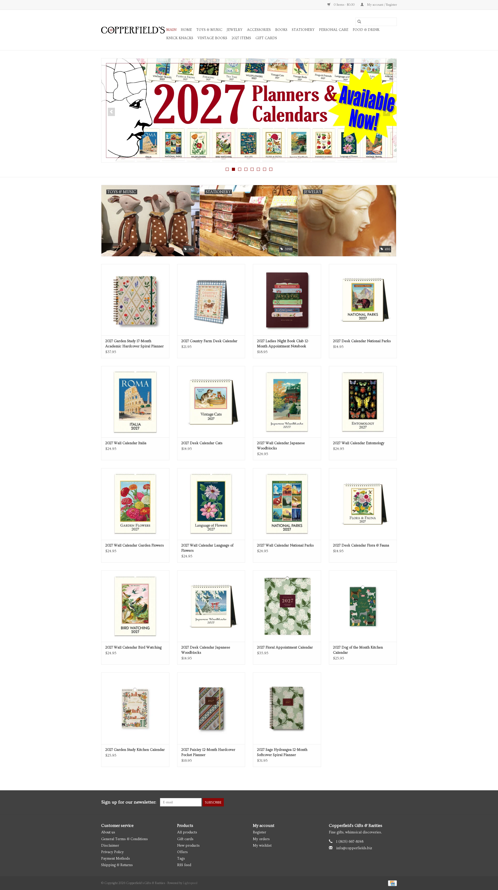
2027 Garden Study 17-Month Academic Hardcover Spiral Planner (134, 343)
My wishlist (262, 846)
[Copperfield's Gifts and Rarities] (133, 30)
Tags (181, 859)
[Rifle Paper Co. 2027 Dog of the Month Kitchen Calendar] (363, 606)
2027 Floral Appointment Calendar (285, 647)
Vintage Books (212, 38)
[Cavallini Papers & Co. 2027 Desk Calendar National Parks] (363, 299)
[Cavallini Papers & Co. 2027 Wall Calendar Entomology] (363, 401)
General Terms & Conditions (124, 839)
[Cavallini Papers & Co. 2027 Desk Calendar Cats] (211, 401)
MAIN (171, 30)
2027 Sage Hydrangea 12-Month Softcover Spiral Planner (282, 752)
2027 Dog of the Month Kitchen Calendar (358, 650)
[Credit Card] (391, 882)
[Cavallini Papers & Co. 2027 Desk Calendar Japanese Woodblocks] (211, 606)
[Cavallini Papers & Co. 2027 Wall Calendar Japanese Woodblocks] (287, 401)
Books (281, 30)
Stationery (303, 30)
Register (259, 832)
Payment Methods (115, 859)
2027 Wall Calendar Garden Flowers (134, 545)
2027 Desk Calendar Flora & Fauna (361, 545)
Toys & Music (209, 30)
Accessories (259, 30)
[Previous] (111, 112)
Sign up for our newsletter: (128, 802)
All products (187, 832)
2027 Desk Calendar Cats (202, 443)
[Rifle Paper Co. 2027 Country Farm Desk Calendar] (211, 299)
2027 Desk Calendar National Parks (362, 341)
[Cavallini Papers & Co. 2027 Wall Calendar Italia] (135, 401)
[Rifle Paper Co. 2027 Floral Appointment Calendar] (287, 606)
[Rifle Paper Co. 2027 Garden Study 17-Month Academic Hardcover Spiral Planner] (135, 299)
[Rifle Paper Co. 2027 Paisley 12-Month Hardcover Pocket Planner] (211, 708)
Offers (182, 852)
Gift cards (266, 38)
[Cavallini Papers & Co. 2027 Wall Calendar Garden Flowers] (135, 504)
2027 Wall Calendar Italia (125, 443)
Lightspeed (190, 883)
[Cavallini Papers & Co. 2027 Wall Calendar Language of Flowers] (211, 504)
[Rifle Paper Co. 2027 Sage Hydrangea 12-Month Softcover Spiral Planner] (287, 708)
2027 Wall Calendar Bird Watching (133, 647)
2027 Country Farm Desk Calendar (209, 341)
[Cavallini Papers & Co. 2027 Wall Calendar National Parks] (287, 504)
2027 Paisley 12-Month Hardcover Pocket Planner (208, 752)
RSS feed (184, 865)
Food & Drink (366, 30)
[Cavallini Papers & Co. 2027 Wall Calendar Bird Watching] (135, 606)
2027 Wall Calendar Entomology (358, 443)
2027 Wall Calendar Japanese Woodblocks (281, 445)
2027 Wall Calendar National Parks (285, 545)
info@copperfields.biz (354, 848)
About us (108, 832)
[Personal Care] (249, 110)
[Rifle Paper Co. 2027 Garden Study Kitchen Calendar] (135, 708)
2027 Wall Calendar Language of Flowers (207, 548)
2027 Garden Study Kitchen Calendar (135, 750)
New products (188, 846)
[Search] (359, 22)
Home (186, 30)
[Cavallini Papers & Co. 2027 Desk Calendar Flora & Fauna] (363, 504)
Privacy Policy (112, 852)
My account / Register (381, 4)
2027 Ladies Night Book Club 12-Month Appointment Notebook (283, 343)
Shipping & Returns (117, 865)
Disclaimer (110, 846)
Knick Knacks (179, 38)
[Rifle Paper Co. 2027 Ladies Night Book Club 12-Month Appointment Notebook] (287, 299)
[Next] (386, 112)
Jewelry (235, 30)
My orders (261, 839)
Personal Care (333, 30)
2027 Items (241, 38)
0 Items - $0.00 (344, 4)
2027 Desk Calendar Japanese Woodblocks (205, 650)
